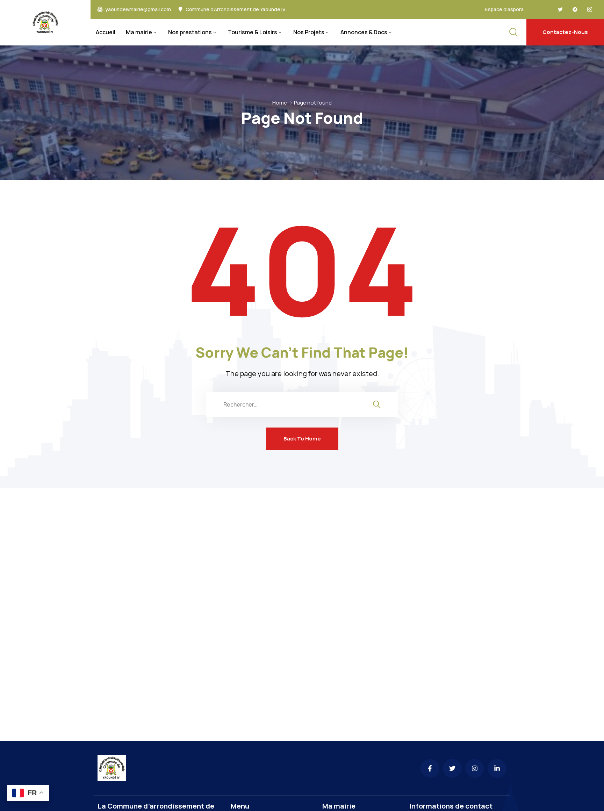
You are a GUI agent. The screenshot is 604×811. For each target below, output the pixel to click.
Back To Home (302, 438)
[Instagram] (474, 768)
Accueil (105, 32)
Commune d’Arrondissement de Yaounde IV (236, 9)
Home (279, 102)
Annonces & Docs (363, 32)
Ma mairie (139, 32)
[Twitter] (560, 9)
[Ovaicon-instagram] (589, 9)
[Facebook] (575, 9)
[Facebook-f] (429, 768)
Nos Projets (308, 32)
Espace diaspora (504, 9)
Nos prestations (190, 32)
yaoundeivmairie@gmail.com (138, 9)
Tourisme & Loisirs (252, 32)
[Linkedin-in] (497, 768)
